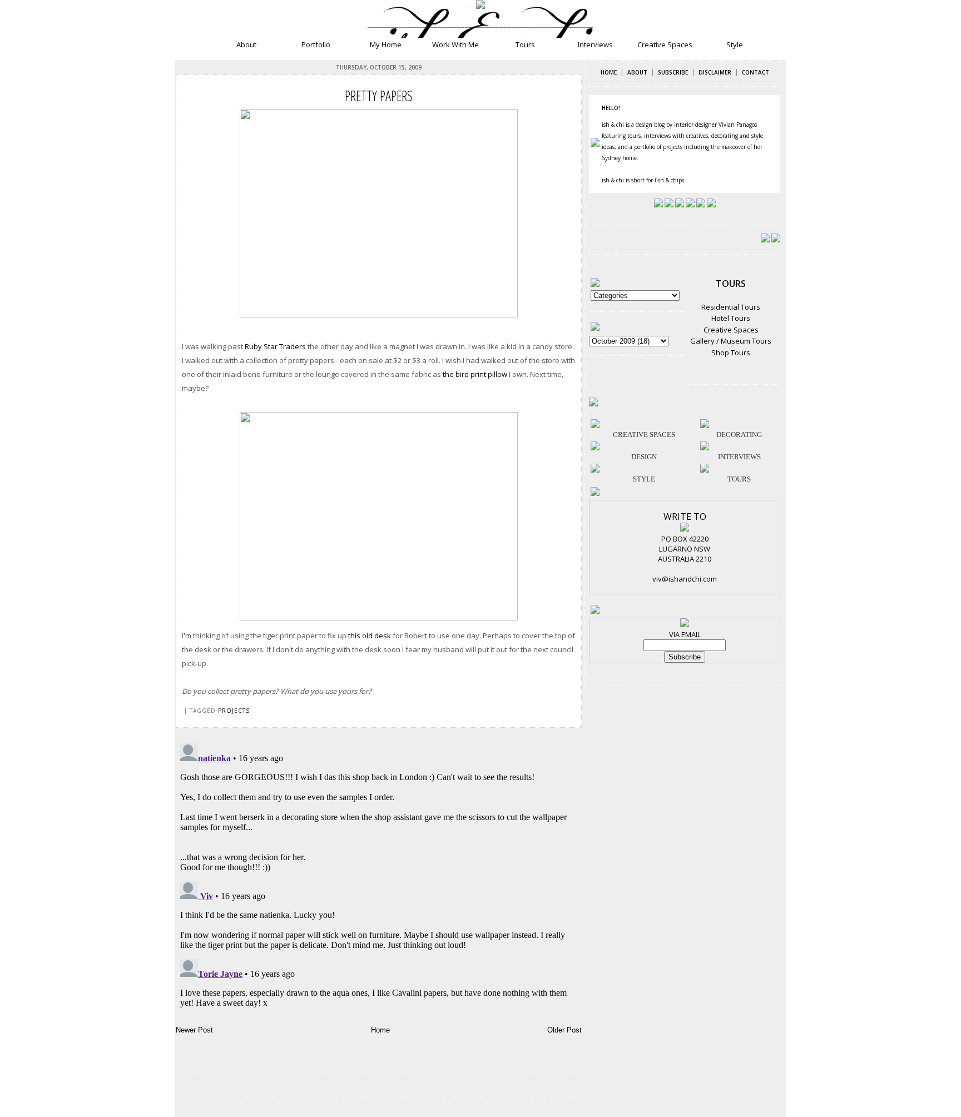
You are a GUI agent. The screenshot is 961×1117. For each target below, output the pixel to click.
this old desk (369, 636)
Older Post (564, 1030)
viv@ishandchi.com (684, 579)
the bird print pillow (475, 374)
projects (234, 710)
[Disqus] (379, 878)
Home (380, 1030)
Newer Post (194, 1030)
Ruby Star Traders (275, 346)
